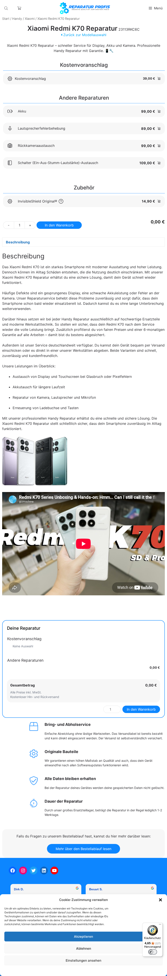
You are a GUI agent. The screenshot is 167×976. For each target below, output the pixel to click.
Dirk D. (19, 889)
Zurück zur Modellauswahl (84, 35)
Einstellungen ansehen (83, 960)
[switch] (152, 951)
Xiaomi (30, 19)
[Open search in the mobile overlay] (6, 8)
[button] (160, 900)
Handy (17, 19)
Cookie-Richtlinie (61, 970)
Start (5, 19)
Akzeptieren (83, 936)
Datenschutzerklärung (87, 970)
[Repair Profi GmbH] (85, 8)
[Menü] (160, 925)
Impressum (110, 970)
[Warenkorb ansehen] (19, 8)
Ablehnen (83, 948)
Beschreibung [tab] (18, 242)
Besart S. (95, 889)
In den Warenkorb (59, 225)
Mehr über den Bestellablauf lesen (83, 849)
